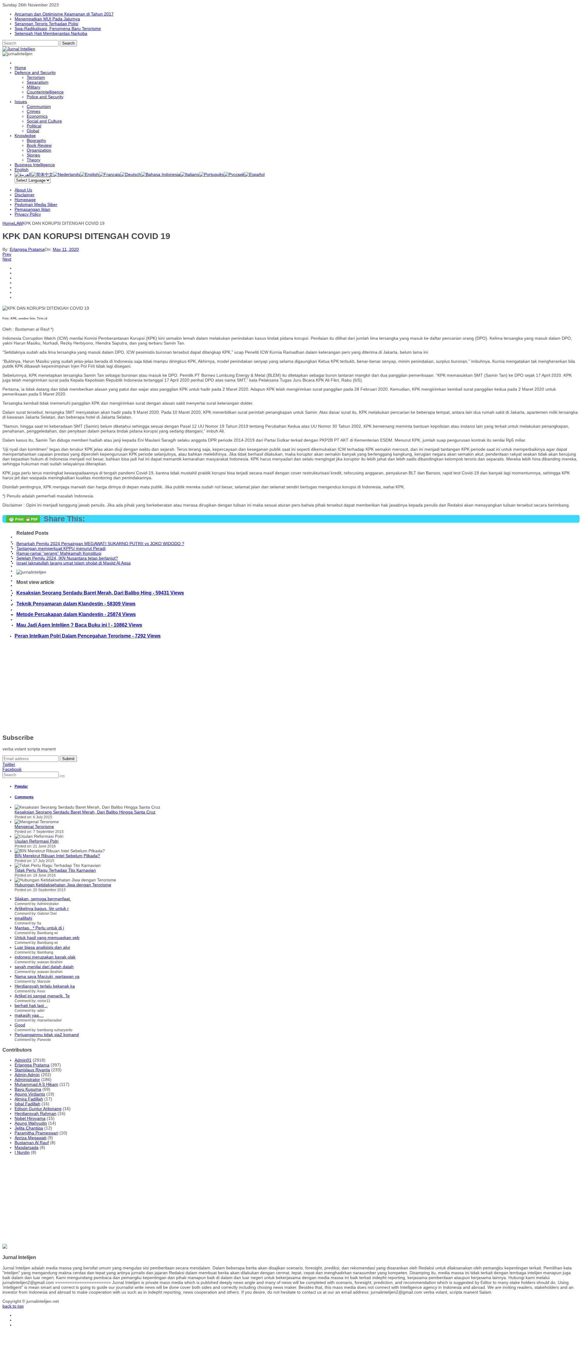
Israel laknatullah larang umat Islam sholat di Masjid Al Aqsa (73, 563)
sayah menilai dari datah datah (44, 966)
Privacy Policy (28, 214)
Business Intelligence (35, 164)
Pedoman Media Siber (36, 204)
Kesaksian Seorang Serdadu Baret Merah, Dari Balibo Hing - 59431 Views (100, 592)
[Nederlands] (66, 174)
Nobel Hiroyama (30, 1118)
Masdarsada (26, 1147)
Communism (39, 106)
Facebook (12, 769)
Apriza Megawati (30, 1137)
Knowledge (25, 135)
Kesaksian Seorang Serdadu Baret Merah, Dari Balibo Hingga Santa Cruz (85, 812)
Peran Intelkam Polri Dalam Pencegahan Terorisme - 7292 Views (88, 635)
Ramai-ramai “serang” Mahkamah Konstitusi (58, 553)
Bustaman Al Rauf (32, 1142)
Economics (37, 116)
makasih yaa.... (29, 1015)
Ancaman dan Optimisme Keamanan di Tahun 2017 (64, 14)
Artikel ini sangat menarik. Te (42, 995)
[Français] (109, 174)
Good (20, 1024)
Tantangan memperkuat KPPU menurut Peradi (60, 548)
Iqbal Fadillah (27, 1103)
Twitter (8, 764)
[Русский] (234, 174)
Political (34, 125)
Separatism (37, 82)
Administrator (27, 1079)
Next (6, 259)
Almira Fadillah (29, 1098)
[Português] (211, 174)
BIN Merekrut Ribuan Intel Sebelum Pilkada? (57, 855)
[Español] (254, 174)
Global (33, 130)
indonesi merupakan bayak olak (45, 957)
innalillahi (23, 918)
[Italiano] (189, 174)
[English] (89, 174)
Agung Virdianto (30, 1094)
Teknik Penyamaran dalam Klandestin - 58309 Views (75, 603)
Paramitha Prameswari (36, 1132)
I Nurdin (22, 1152)
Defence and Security (35, 72)
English (21, 169)
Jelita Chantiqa (29, 1128)
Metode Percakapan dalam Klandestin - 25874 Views (76, 614)
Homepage (25, 199)
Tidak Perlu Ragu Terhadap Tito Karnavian (55, 870)
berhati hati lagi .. (31, 1005)
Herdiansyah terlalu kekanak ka (45, 986)
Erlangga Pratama (27, 249)
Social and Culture (44, 121)
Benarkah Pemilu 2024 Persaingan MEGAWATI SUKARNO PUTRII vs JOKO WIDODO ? (100, 543)
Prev (6, 254)
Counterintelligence (45, 91)
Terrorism (36, 77)
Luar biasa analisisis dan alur (42, 947)
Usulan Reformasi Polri (37, 841)
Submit (68, 758)
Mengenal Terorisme (34, 826)
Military (33, 87)
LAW (18, 223)
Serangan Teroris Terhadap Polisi (46, 23)
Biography (36, 140)
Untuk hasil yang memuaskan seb (47, 937)
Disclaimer (25, 194)
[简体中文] (42, 174)
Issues (21, 101)
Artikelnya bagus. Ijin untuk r (42, 908)
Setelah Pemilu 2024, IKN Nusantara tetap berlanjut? (67, 558)
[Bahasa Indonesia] (160, 174)
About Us (23, 189)
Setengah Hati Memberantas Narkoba (51, 33)
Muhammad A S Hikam (36, 1084)
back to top (13, 1306)
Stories (33, 155)
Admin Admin (27, 1074)
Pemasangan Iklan (32, 209)
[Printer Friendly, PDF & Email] (23, 521)
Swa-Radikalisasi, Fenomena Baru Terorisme (58, 28)
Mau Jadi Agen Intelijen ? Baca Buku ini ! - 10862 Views (79, 625)
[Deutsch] (130, 174)
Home (20, 67)
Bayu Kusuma (28, 1089)
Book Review (39, 145)
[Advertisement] (184, 686)
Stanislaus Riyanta (32, 1069)
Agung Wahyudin (31, 1123)
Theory (33, 159)
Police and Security (45, 96)
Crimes (33, 111)
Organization (39, 150)
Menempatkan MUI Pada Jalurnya (47, 18)
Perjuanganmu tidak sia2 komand (47, 1034)
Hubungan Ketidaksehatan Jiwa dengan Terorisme (63, 884)
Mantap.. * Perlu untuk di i (39, 927)
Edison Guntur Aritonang (38, 1108)
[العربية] (23, 174)
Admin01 (23, 1060)
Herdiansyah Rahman (35, 1113)
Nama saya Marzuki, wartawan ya (47, 976)
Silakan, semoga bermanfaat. (43, 898)
